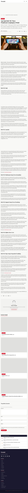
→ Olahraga (2, 466)
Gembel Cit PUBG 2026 (6, 375)
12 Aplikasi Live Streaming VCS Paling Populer (8, 437)
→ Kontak (2, 473)
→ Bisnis (2, 464)
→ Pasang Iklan (3, 478)
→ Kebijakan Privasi (3, 486)
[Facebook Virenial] (1, 456)
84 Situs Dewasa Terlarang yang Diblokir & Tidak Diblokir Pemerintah (11, 442)
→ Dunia (2, 461)
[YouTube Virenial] (7, 456)
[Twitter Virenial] (3, 456)
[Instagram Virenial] (5, 456)
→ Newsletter (2, 483)
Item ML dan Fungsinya (7, 172)
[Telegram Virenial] (9, 456)
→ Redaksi (2, 474)
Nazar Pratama (14, 305)
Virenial (8, 490)
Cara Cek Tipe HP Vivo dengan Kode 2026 (9, 355)
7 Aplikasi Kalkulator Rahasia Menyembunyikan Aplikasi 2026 (12, 396)
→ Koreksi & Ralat (3, 487)
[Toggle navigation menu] (26, 1)
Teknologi (2, 18)
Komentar (2, 408)
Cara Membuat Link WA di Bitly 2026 (8, 334)
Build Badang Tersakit (7, 229)
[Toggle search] (24, 1)
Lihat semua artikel (14, 309)
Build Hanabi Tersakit (7, 272)
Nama (2, 416)
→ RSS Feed (2, 482)
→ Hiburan (2, 465)
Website (2, 423)
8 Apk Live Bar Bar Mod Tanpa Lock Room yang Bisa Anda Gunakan (11, 447)
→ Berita (2, 460)
